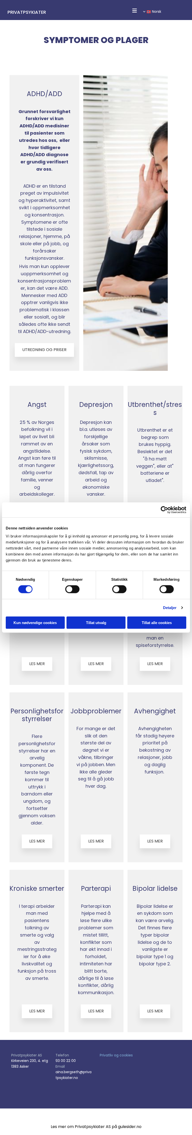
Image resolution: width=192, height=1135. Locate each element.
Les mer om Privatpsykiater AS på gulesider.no (96, 1126)
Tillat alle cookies (157, 622)
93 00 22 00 (66, 1060)
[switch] (72, 589)
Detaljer (170, 608)
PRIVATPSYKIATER (27, 12)
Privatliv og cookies (116, 1055)
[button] (134, 11)
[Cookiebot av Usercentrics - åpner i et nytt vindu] (164, 510)
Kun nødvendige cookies (35, 622)
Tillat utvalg (96, 622)
